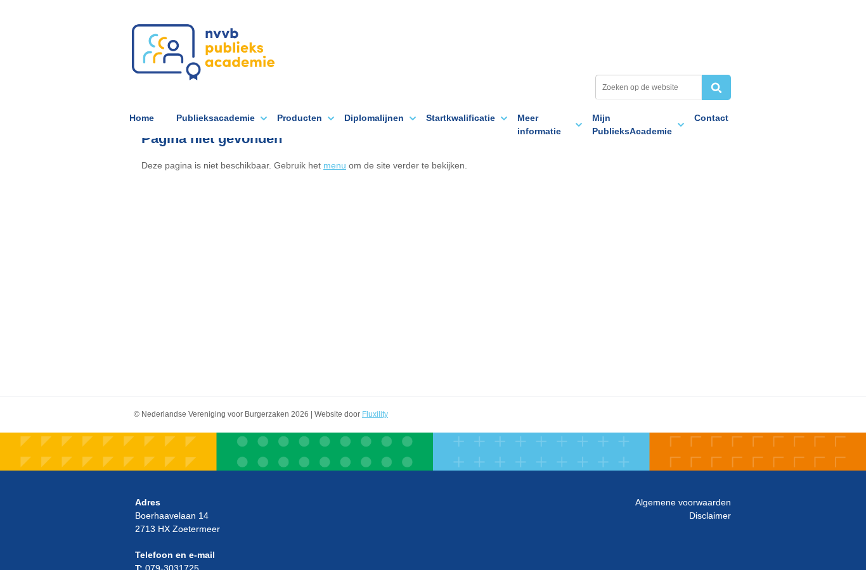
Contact (711, 118)
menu (334, 165)
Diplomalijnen (374, 118)
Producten (299, 118)
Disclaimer (710, 515)
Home (141, 118)
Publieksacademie (203, 52)
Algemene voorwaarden (683, 502)
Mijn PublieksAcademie (632, 124)
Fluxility (375, 414)
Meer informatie (539, 124)
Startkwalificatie (460, 118)
